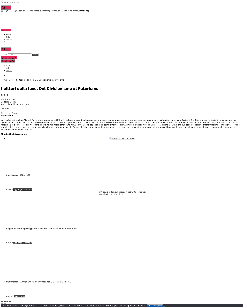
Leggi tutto (19, 296)
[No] (164, 306)
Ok (149, 306)
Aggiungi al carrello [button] (22, 189)
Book (8, 34)
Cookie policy (157, 306)
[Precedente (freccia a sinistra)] (2, 303)
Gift (8, 37)
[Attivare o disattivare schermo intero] (5, 301)
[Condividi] (7, 301)
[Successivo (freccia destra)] (5, 303)
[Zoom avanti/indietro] (2, 301)
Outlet (9, 39)
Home (4, 80)
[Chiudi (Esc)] (10, 301)
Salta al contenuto (10, 2)
